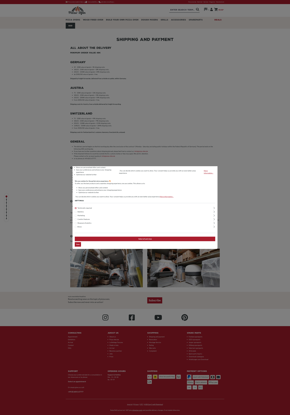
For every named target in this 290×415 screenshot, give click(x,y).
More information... (208, 172)
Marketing (81, 215)
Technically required (84, 208)
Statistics (80, 212)
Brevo (79, 227)
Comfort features (83, 219)
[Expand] (214, 207)
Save (78, 244)
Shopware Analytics (84, 223)
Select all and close (145, 239)
